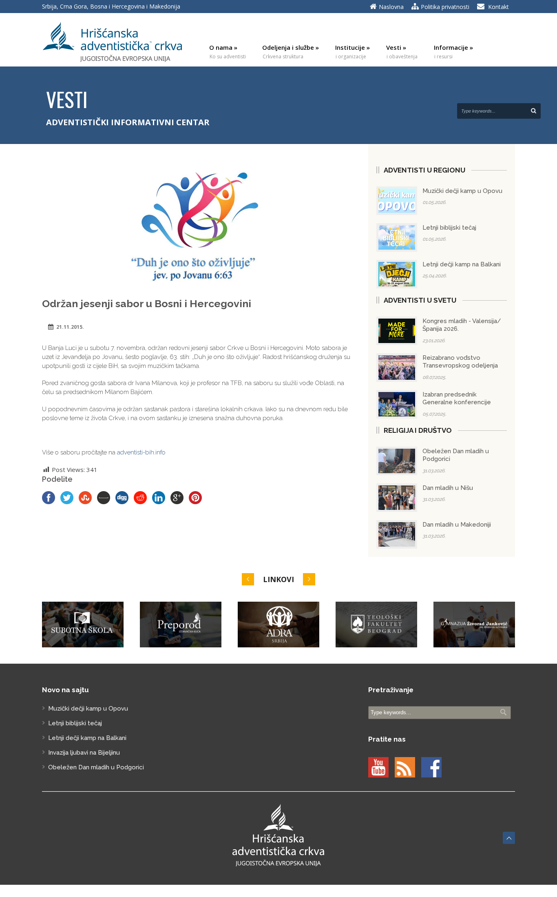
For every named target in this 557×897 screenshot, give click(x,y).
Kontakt (498, 7)
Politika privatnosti (445, 7)
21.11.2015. (70, 326)
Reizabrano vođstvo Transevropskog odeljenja (460, 362)
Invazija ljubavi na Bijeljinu (84, 752)
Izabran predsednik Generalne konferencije (456, 398)
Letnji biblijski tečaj (449, 227)
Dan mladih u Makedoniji (456, 524)
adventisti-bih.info (141, 452)
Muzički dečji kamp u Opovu (462, 191)
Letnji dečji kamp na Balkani (461, 264)
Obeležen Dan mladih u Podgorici (96, 767)
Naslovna (391, 7)
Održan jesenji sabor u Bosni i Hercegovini (146, 303)
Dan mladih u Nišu (447, 488)
